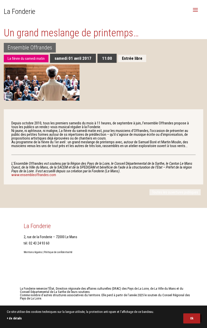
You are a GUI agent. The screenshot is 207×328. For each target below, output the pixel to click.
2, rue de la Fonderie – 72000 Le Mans (50, 237)
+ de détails (14, 318)
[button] (195, 10)
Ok (191, 318)
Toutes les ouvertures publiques (175, 192)
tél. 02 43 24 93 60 (36, 243)
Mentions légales (33, 252)
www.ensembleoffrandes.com (33, 175)
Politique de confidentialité (58, 252)
